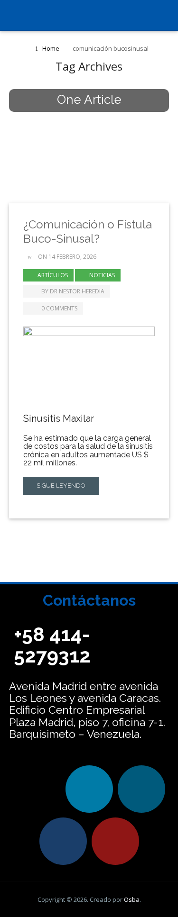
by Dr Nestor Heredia (72, 291)
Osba (132, 899)
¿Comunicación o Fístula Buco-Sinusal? (87, 231)
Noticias (102, 275)
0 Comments (59, 308)
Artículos (52, 275)
